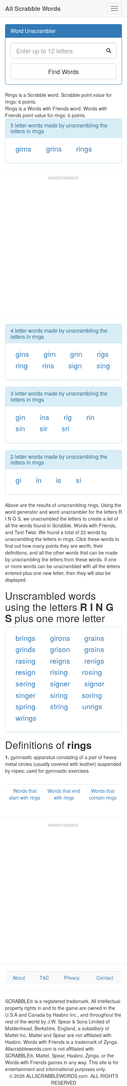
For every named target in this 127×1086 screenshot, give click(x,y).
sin (20, 428)
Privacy (72, 977)
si (78, 480)
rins (48, 365)
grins (54, 148)
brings (26, 638)
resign (26, 672)
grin (76, 354)
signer (60, 683)
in (39, 480)
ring (22, 365)
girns (23, 148)
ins (44, 417)
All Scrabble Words (33, 8)
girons (60, 638)
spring (26, 706)
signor (94, 683)
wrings (26, 718)
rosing (92, 672)
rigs (103, 354)
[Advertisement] (63, 249)
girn (50, 354)
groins (94, 649)
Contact (105, 977)
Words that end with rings (63, 794)
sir (43, 428)
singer (26, 695)
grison (60, 649)
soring (92, 695)
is (58, 480)
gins (22, 354)
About (19, 977)
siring (59, 695)
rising (59, 672)
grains (94, 638)
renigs (94, 660)
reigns (60, 660)
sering (26, 683)
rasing (26, 660)
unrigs (92, 706)
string (59, 706)
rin (90, 417)
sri (65, 428)
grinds (26, 649)
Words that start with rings (24, 794)
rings (84, 148)
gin (20, 417)
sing (103, 365)
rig (68, 417)
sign (75, 365)
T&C (44, 977)
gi (18, 480)
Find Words (63, 71)
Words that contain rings (103, 794)
